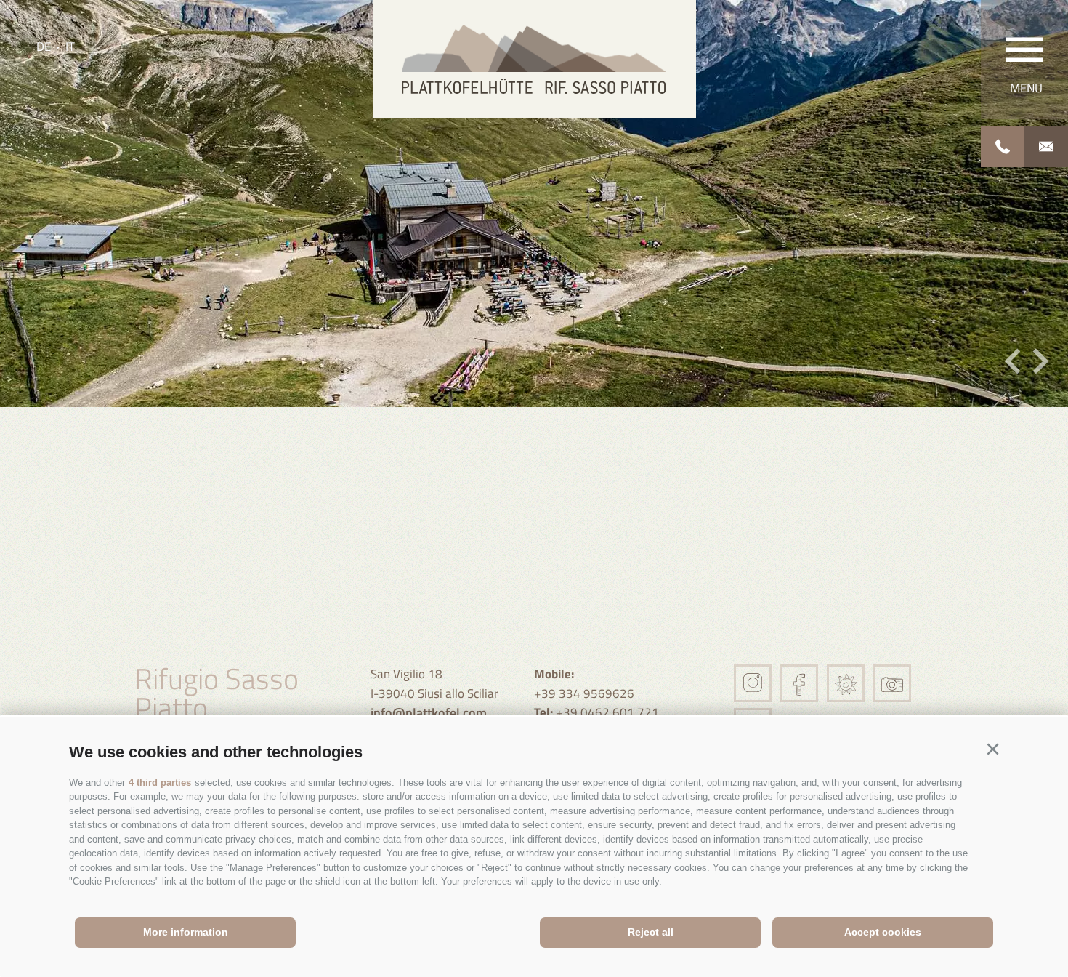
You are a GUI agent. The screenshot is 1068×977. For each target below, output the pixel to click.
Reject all (650, 932)
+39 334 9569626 (584, 683)
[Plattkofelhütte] (534, 59)
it (70, 46)
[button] (992, 749)
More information (185, 932)
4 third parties (160, 782)
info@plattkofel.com (429, 713)
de (43, 46)
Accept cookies (882, 932)
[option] (534, 203)
